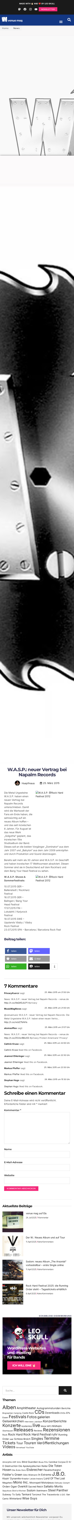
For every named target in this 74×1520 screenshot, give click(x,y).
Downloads (52, 1412)
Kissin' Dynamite (11, 1478)
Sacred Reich (35, 1486)
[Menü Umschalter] (61, 21)
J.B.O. (59, 1474)
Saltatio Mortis (53, 1486)
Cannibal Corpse (57, 1462)
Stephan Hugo (11, 1080)
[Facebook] (25, 9)
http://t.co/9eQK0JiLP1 (16, 1003)
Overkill (23, 1486)
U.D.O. (62, 1494)
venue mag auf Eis (36, 1213)
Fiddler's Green (12, 1474)
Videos (8, 1446)
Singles (37, 1439)
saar (11, 1439)
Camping (18, 1413)
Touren (30, 1443)
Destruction (11, 1466)
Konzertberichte (55, 1421)
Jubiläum (38, 1422)
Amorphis (7, 1462)
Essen (5, 1417)
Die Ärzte (16, 1470)
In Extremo (44, 1474)
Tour (19, 1443)
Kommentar (12, 1110)
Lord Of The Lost (54, 1478)
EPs (68, 1413)
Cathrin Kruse (11, 1044)
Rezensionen (56, 1429)
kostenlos (27, 1426)
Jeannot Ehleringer (14, 1056)
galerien (43, 1417)
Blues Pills (43, 1462)
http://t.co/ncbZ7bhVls (15, 1022)
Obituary (58, 1483)
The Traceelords (50, 1494)
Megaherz (7, 1482)
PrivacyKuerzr (11, 993)
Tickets (8, 1442)
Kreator (25, 1478)
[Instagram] (30, 9)
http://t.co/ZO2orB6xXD (16, 1038)
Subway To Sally (11, 1494)
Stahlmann (41, 1490)
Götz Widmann (30, 1475)
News (16, 28)
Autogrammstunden (49, 1408)
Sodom (31, 1490)
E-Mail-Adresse (13, 1162)
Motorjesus (47, 1482)
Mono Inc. (21, 1482)
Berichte (66, 1408)
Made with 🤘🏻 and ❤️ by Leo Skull (37, 3)
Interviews (29, 1422)
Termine (51, 1438)
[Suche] (65, 1390)
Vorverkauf (20, 1447)
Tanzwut (36, 1494)
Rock (4, 1434)
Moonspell (35, 1482)
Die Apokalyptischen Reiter (33, 1466)
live (36, 1425)
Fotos (32, 1417)
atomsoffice (10, 1028)
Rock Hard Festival (37, 1434)
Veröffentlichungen (53, 1443)
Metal (43, 1426)
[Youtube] (36, 9)
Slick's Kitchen (19, 1490)
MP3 (49, 1426)
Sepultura (6, 1490)
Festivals (17, 1416)
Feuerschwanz (52, 1469)
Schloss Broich (22, 1439)
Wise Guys (29, 1498)
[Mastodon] (19, 9)
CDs (39, 1412)
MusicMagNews (12, 1009)
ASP (14, 1462)
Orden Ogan (9, 1486)
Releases (23, 1429)
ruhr (54, 1434)
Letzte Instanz (36, 1478)
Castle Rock (28, 1413)
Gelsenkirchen (13, 1421)
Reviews (38, 1430)
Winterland (15, 1498)
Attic (19, 1462)
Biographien (7, 1413)
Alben (9, 1407)
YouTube (30, 1447)
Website (9, 1175)
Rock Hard (15, 1434)
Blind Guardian (30, 1462)
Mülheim (57, 1426)
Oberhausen (7, 1430)
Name (8, 1149)
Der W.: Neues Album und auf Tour (45, 1237)
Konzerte (11, 1425)
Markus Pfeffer (12, 1068)
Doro (23, 1470)
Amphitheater (26, 1408)
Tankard (26, 1494)
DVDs (62, 1413)
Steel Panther (58, 1490)
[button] (69, 20)
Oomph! (66, 1483)
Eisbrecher (35, 1470)
